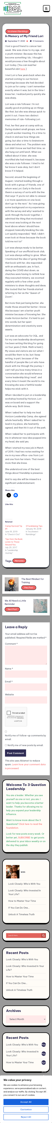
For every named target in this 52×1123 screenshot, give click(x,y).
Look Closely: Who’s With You (24, 883)
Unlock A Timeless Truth (21, 914)
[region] (26, 1099)
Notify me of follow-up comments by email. (25, 737)
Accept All (26, 1102)
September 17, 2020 (16, 41)
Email (9, 681)
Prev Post (28, 587)
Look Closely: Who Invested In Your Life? (24, 892)
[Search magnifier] (43, 935)
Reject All (26, 1117)
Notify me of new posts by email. (25, 745)
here (22, 69)
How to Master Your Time (22, 901)
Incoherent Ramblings (18, 31)
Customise (26, 1109)
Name (9, 668)
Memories (19, 561)
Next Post (12, 609)
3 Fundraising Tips (34, 526)
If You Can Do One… (18, 907)
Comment (11, 643)
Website (9, 694)
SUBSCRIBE (24, 837)
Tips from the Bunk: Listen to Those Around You (14, 542)
